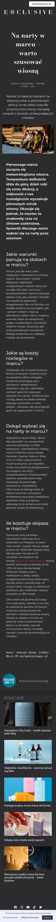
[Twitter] (40, 907)
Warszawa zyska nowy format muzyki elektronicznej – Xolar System (24, 877)
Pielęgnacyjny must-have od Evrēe (27, 805)
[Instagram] (22, 907)
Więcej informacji (30, 917)
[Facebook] (15, 907)
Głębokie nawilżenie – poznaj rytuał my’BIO (28, 769)
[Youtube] (28, 907)
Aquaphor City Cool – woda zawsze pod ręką (27, 732)
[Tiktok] (34, 907)
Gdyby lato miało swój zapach (24, 840)
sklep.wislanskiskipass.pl (30, 560)
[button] (28, 20)
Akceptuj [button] (47, 917)
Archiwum (40, 83)
